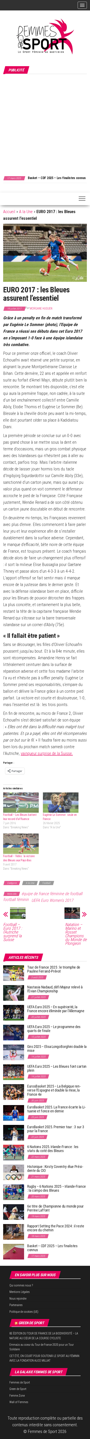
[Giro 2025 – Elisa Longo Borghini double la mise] (13, 1052)
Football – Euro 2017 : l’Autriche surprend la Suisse (12, 932)
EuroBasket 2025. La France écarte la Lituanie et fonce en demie (56, 1109)
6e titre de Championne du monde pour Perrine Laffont (55, 1208)
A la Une (26, 211)
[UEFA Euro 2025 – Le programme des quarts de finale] (13, 1032)
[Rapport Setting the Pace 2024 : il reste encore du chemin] (13, 1231)
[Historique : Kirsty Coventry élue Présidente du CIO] (13, 1172)
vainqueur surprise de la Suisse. (47, 753)
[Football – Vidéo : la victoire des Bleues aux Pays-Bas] (21, 844)
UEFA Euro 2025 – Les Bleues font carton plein (56, 1068)
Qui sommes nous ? (21, 1285)
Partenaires (16, 1305)
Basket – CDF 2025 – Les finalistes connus (57, 178)
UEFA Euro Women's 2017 (52, 900)
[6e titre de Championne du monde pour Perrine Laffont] (13, 1212)
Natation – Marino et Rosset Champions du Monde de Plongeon (76, 934)
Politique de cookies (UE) (23, 1311)
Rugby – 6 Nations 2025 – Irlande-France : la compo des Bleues (56, 1188)
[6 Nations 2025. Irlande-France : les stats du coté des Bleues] (13, 1152)
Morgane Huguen (41, 308)
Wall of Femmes (18, 1402)
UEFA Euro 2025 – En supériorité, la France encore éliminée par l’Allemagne (55, 1009)
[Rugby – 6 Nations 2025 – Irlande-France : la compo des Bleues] (13, 1192)
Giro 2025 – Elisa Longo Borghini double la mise (57, 1048)
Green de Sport (31, 1323)
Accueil (9, 211)
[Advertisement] (45, 123)
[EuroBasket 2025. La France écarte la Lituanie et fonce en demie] (13, 1112)
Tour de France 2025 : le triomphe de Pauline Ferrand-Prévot (53, 969)
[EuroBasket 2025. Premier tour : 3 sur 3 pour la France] (13, 1132)
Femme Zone (17, 1395)
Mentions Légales (19, 1292)
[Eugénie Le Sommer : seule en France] (60, 802)
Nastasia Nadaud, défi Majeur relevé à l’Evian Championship (55, 989)
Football (46, 883)
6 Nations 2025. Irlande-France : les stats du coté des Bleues (52, 1149)
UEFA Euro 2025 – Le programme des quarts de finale (54, 1029)
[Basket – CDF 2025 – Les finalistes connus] (13, 1251)
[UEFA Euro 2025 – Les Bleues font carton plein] (13, 1072)
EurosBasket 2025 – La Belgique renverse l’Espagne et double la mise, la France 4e (54, 1090)
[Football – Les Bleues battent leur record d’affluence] (21, 802)
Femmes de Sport (19, 1382)
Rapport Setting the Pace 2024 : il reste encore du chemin (55, 1228)
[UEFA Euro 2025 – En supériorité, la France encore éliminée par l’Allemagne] (13, 1012)
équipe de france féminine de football (52, 893)
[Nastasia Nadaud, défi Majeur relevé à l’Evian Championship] (13, 992)
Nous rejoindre (17, 1298)
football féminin (16, 899)
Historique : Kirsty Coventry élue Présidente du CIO (55, 1168)
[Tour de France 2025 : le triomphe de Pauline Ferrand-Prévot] (13, 973)
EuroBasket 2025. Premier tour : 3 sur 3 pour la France (55, 1129)
